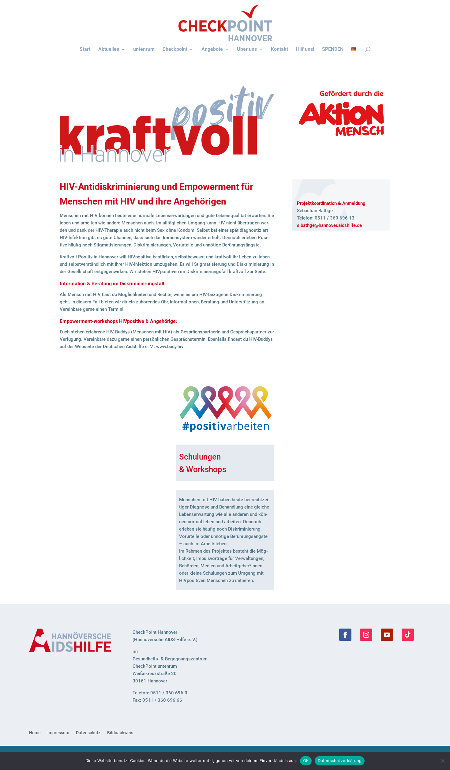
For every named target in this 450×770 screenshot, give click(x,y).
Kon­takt (279, 49)
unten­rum (144, 49)
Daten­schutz (88, 733)
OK (306, 760)
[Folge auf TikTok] (408, 635)
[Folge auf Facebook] (345, 635)
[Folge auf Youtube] (387, 635)
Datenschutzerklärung (340, 760)
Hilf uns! (305, 49)
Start (85, 49)
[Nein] (442, 761)
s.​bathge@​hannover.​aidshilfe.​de (329, 225)
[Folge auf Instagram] (366, 635)
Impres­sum (58, 733)
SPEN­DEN (332, 49)
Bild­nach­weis (120, 733)
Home (35, 733)
